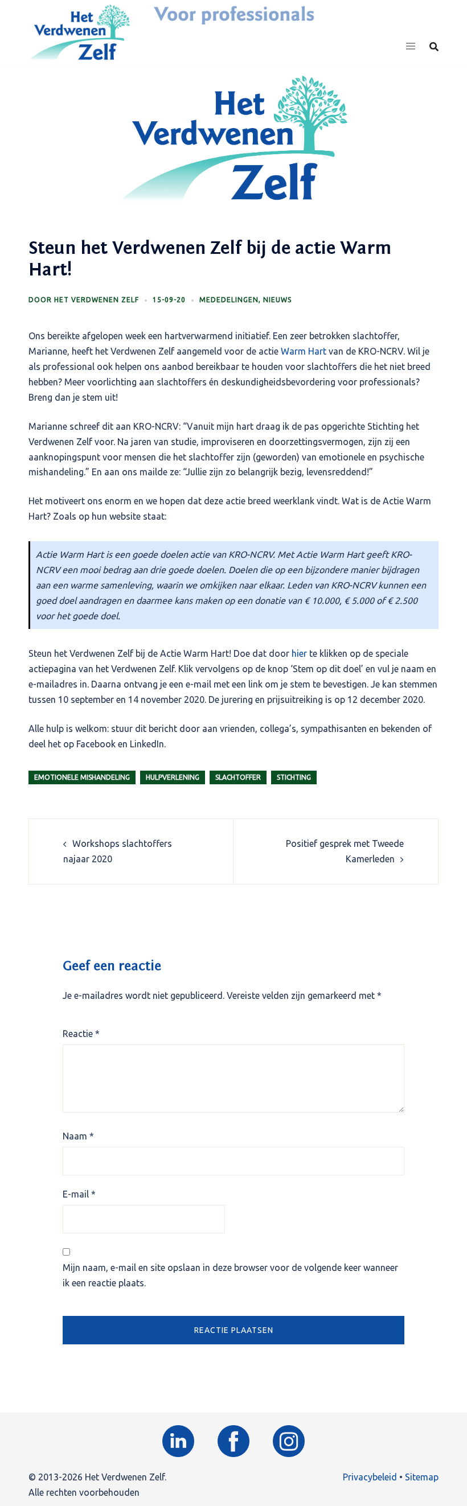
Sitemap (422, 1477)
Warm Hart (303, 351)
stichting (294, 777)
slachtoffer (238, 777)
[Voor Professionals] (79, 32)
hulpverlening (172, 777)
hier (299, 653)
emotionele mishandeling (82, 777)
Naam (78, 1136)
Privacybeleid (370, 1477)
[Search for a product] (434, 46)
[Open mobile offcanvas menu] (410, 47)
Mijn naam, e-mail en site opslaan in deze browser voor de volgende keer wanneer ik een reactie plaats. (230, 1275)
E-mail (79, 1194)
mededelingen (229, 299)
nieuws (277, 299)
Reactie (81, 1033)
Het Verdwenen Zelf (96, 299)
